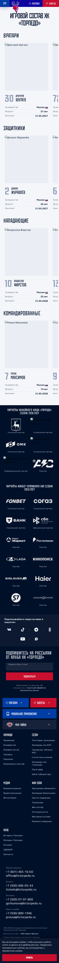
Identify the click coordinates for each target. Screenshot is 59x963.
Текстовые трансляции (43, 740)
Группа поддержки (41, 798)
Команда (7, 735)
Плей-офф (37, 769)
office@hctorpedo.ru (20, 875)
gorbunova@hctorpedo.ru (24, 903)
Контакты (8, 854)
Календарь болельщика (44, 793)
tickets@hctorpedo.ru (21, 889)
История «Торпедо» (13, 835)
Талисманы (37, 802)
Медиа (6, 783)
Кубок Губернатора (41, 774)
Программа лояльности (44, 788)
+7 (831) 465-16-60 (19, 871)
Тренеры (7, 754)
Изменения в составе (14, 764)
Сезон (35, 735)
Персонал (8, 759)
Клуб (5, 830)
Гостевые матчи (40, 812)
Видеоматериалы (12, 788)
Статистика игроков (42, 757)
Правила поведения (42, 821)
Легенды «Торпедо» (13, 840)
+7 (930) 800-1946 (19, 913)
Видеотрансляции (12, 793)
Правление (8, 740)
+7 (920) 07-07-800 (19, 899)
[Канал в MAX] (36, 639)
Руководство (9, 745)
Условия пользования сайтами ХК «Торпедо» (21, 937)
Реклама (7, 845)
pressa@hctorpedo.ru (21, 917)
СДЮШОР (8, 849)
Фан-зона (37, 783)
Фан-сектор (37, 807)
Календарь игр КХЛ (41, 745)
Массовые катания (41, 816)
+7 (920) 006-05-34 (19, 885)
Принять (29, 957)
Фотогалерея (9, 798)
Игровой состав (11, 750)
